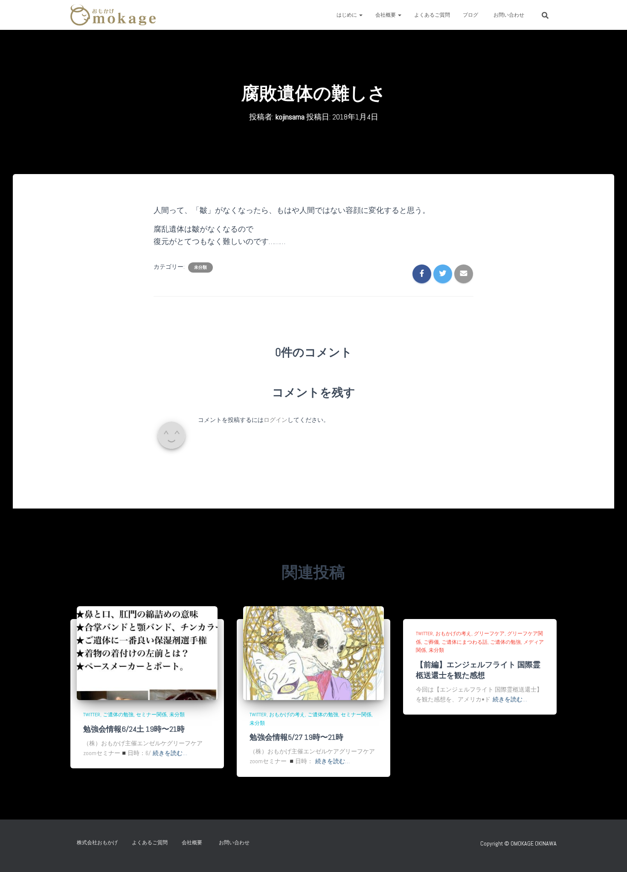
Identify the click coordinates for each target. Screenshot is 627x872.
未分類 (200, 267)
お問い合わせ (511, 15)
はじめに (347, 15)
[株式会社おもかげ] (113, 15)
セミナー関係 (151, 714)
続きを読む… (170, 753)
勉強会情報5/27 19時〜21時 (296, 737)
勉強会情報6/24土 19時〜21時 (134, 729)
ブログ (470, 15)
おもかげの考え (287, 714)
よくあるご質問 (432, 15)
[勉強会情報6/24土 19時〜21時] (147, 653)
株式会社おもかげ (97, 842)
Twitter (91, 714)
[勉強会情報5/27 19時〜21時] (313, 653)
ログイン (275, 420)
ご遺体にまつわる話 (464, 642)
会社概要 (386, 15)
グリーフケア (489, 633)
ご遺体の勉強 (118, 714)
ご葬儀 (431, 642)
